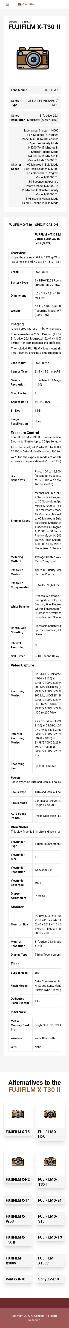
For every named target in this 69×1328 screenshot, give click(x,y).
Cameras (12, 22)
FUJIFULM (26, 22)
